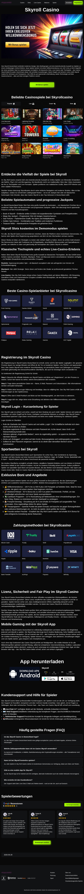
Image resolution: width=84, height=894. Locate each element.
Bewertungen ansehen (42, 842)
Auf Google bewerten (72, 804)
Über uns (68, 872)
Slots (71, 103)
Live (30, 103)
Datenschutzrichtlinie (71, 875)
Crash (51, 103)
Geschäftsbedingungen (72, 878)
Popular (9, 103)
